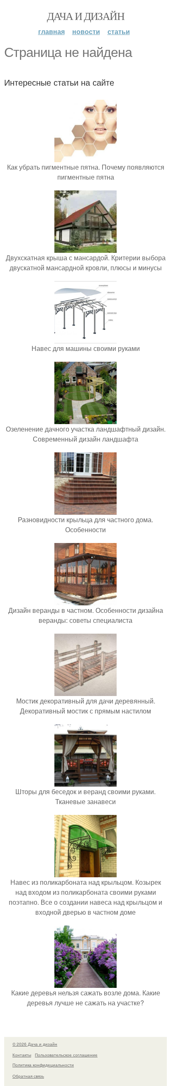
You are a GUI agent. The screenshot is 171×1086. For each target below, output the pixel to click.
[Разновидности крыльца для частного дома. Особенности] (85, 509)
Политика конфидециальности (43, 1065)
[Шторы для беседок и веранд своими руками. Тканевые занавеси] (85, 781)
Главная (51, 31)
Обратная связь (28, 1076)
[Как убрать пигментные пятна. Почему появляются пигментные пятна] (85, 157)
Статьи (118, 31)
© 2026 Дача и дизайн (34, 1044)
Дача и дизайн (85, 16)
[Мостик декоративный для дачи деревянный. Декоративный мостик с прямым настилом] (85, 691)
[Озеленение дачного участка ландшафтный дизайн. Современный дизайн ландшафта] (85, 419)
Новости (86, 31)
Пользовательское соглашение (66, 1055)
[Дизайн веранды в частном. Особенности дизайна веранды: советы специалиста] (85, 600)
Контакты (21, 1055)
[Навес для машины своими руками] (85, 338)
